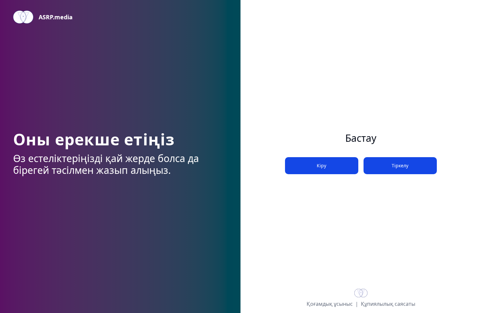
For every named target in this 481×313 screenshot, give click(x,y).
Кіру (321, 165)
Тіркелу (400, 165)
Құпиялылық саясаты (388, 303)
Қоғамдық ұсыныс (330, 303)
